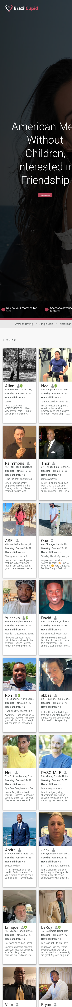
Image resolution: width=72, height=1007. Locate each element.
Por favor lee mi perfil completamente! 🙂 (19, 943)
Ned (45, 386)
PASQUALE (51, 772)
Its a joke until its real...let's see (55, 943)
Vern (9, 1004)
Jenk (45, 850)
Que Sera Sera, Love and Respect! (19, 788)
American (65, 323)
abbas (46, 695)
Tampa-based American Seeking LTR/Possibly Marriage (55, 401)
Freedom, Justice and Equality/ (19, 633)
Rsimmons (14, 463)
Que (44, 540)
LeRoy (46, 927)
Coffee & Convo (49, 479)
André (10, 850)
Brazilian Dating (23, 323)
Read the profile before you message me (19, 479)
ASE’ (9, 540)
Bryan (46, 1004)
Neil (8, 772)
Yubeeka (12, 618)
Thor (45, 463)
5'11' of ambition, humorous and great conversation (55, 865)
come (8, 401)
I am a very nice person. (53, 788)
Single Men (46, 323)
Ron (8, 695)
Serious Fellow (12, 865)
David (46, 618)
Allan (9, 386)
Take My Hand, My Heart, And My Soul (55, 556)
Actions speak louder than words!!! (55, 633)
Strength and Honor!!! (16, 556)
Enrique (11, 927)
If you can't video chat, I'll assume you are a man (19, 711)
